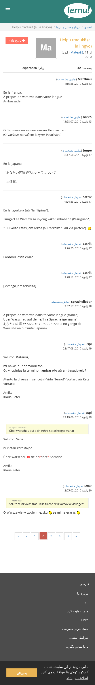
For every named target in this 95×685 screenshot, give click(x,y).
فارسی (84, 584)
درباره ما (82, 593)
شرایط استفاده (78, 637)
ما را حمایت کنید (77, 611)
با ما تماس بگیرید (77, 646)
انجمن (88, 27)
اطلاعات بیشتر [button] (77, 678)
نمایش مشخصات (66, 79)
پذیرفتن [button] (22, 673)
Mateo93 (76, 52)
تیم (86, 602)
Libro (84, 620)
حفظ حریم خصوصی (75, 629)
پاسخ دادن (15, 40)
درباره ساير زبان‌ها (68, 27)
